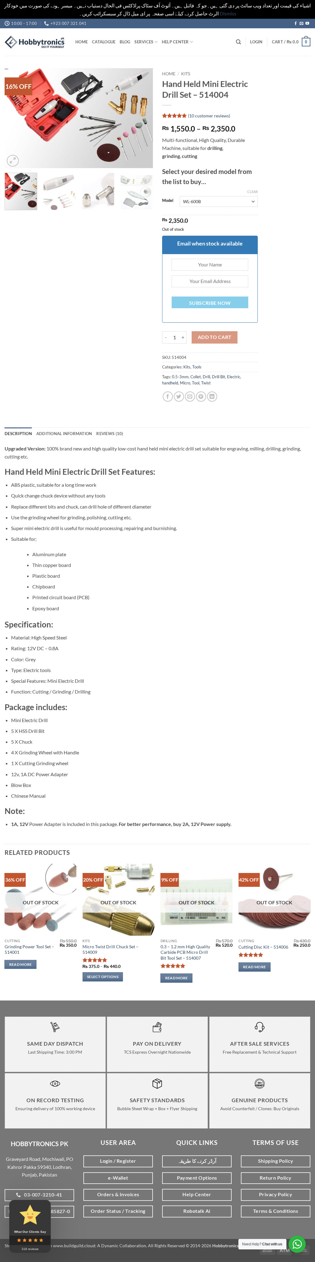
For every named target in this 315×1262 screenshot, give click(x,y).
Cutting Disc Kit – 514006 (263, 946)
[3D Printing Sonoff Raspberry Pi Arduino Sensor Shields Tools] (35, 42)
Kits (185, 73)
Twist (206, 382)
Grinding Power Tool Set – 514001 (29, 949)
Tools (196, 366)
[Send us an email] (301, 24)
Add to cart (215, 337)
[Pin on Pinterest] (201, 396)
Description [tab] (18, 433)
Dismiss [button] (228, 13)
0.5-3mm (180, 376)
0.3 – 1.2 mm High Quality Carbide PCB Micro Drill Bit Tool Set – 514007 (185, 952)
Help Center (175, 41)
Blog (125, 41)
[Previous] (15, 118)
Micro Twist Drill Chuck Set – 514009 (110, 949)
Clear (252, 192)
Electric (233, 376)
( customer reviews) (209, 115)
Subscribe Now (210, 303)
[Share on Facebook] (168, 396)
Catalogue (103, 41)
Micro (185, 382)
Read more (20, 964)
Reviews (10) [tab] (109, 433)
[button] (238, 42)
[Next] (142, 118)
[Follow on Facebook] (295, 24)
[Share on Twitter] (179, 396)
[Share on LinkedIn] (212, 396)
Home (81, 41)
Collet (195, 376)
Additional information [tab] (64, 433)
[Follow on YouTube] (307, 24)
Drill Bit (218, 376)
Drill (206, 376)
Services (143, 41)
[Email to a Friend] (190, 396)
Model (167, 201)
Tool (195, 382)
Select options (102, 977)
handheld (170, 382)
